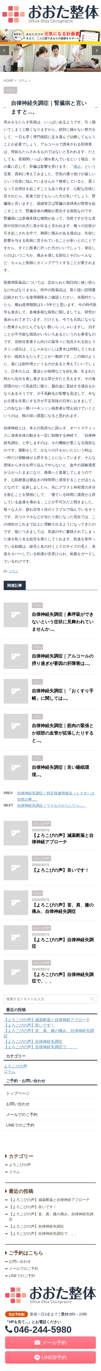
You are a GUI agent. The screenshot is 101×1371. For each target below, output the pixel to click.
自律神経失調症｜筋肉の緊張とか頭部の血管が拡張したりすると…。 (63, 733)
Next (96, 50)
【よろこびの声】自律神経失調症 (33, 1041)
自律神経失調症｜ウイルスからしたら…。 (51, 805)
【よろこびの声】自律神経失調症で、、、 (41, 1046)
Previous (4, 50)
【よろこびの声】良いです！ (60, 870)
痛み (77, 166)
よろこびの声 (15, 1066)
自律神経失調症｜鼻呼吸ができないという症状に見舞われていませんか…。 (63, 622)
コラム (13, 571)
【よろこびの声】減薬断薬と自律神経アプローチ (47, 1019)
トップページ (18, 1093)
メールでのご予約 (22, 1114)
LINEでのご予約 (20, 1125)
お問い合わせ (18, 1103)
